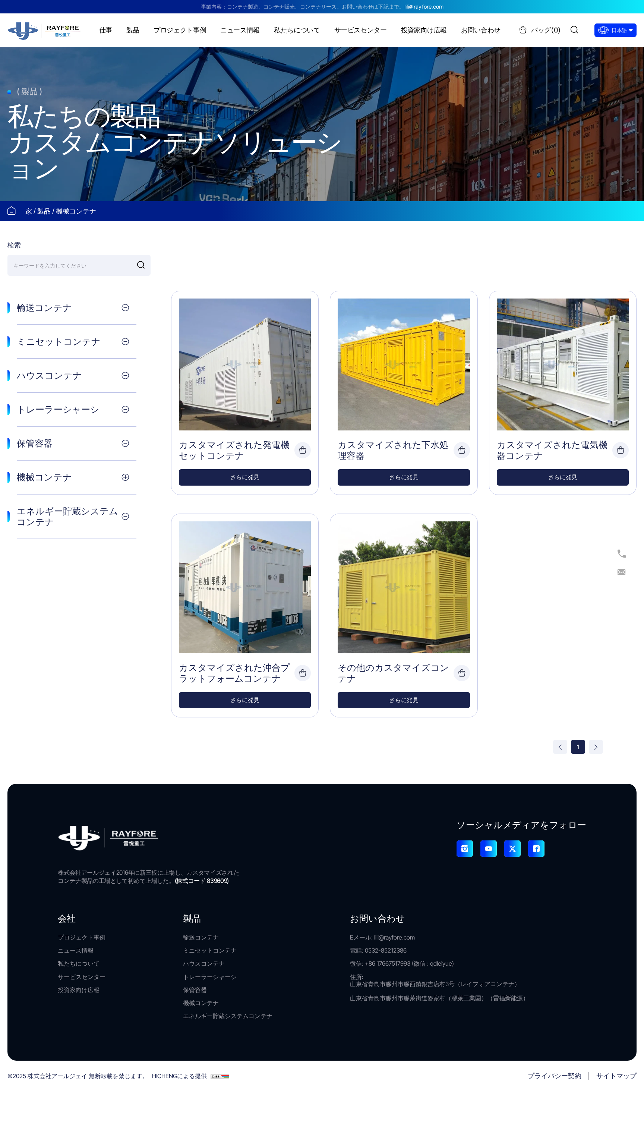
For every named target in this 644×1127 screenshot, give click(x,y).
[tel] (622, 554)
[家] (44, 29)
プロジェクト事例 (81, 937)
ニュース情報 (76, 950)
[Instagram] (465, 848)
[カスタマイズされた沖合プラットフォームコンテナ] (245, 587)
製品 (44, 211)
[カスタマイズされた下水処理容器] (404, 364)
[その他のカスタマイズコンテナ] (404, 587)
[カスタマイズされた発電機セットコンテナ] (245, 364)
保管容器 (195, 990)
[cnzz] (220, 1076)
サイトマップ (616, 1076)
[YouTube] (488, 848)
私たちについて (79, 963)
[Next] (596, 747)
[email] (621, 572)
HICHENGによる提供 (179, 1076)
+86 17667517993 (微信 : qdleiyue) (409, 963)
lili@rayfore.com (423, 7)
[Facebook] (536, 848)
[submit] (141, 265)
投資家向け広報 (79, 990)
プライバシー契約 (554, 1076)
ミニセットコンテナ (210, 950)
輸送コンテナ (201, 937)
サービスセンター (81, 977)
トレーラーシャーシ (210, 977)
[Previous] (560, 747)
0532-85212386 (386, 950)
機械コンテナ (76, 211)
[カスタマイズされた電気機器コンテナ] (563, 364)
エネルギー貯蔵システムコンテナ (227, 1016)
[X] (512, 848)
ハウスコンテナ (204, 963)
